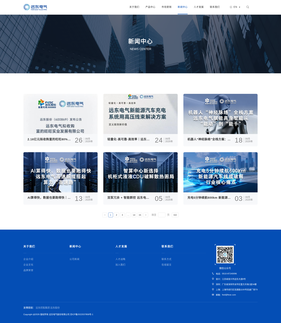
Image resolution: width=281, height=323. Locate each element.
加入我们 (120, 264)
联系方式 (167, 259)
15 (140, 215)
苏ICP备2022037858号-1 (81, 314)
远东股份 (55, 307)
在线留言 (167, 264)
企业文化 (28, 264)
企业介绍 (28, 259)
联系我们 (215, 7)
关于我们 (134, 7)
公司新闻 (74, 259)
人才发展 (199, 7)
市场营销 (167, 7)
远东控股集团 (43, 307)
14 (134, 215)
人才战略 (120, 259)
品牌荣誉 (28, 270)
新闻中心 (183, 7)
